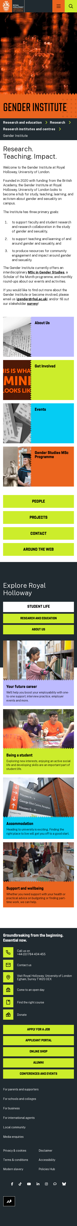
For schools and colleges (19, 1098)
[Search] (71, 6)
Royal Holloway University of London (12, 6)
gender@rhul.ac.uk (32, 299)
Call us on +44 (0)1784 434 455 (31, 952)
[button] (12, 1183)
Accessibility (47, 1159)
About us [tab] (38, 629)
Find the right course (30, 1002)
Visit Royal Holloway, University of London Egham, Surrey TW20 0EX (44, 977)
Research (57, 122)
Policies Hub (47, 1169)
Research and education (22, 122)
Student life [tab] (38, 607)
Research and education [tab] (38, 618)
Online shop (38, 1051)
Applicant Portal (38, 1040)
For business (11, 1108)
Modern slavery (13, 1169)
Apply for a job (38, 1029)
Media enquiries (13, 1136)
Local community (14, 1127)
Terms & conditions (15, 1159)
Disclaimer (45, 1150)
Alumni (38, 1062)
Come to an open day (30, 989)
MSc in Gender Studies (46, 272)
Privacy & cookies (14, 1150)
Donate (22, 1014)
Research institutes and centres (29, 129)
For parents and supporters (21, 1089)
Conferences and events (38, 1074)
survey (32, 304)
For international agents (19, 1117)
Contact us (24, 965)
